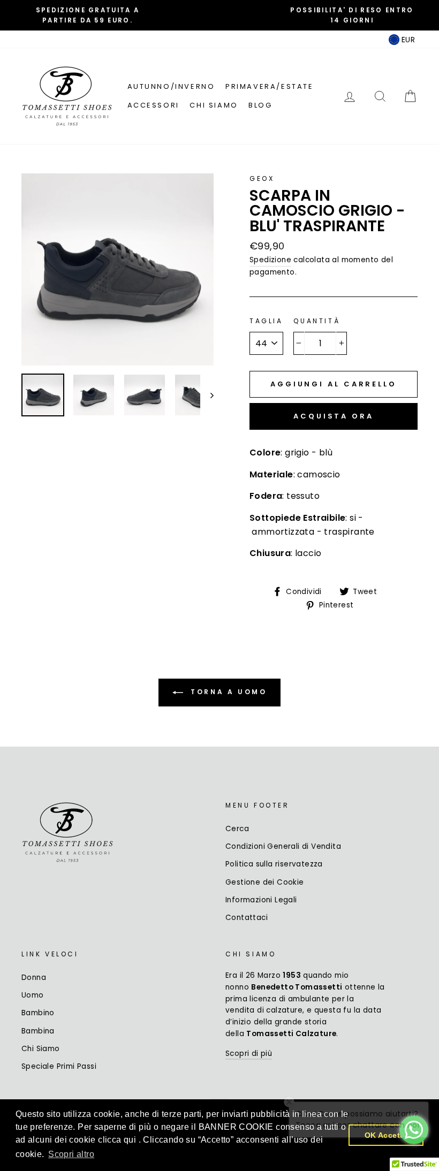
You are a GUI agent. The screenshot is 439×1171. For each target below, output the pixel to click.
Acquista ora (333, 416)
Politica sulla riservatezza (274, 864)
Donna (33, 977)
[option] (87, 15)
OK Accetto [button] (386, 1135)
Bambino (38, 1013)
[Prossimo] (207, 395)
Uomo (32, 995)
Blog (260, 105)
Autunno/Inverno (171, 86)
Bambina (38, 1031)
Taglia (266, 320)
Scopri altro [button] (71, 1154)
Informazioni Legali (261, 900)
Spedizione (270, 260)
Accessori (153, 105)
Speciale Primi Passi (58, 1066)
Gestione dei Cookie (264, 882)
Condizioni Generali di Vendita (283, 846)
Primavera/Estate (269, 86)
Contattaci (246, 918)
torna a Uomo (227, 691)
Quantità (316, 320)
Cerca (237, 829)
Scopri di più (248, 1053)
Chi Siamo (214, 105)
